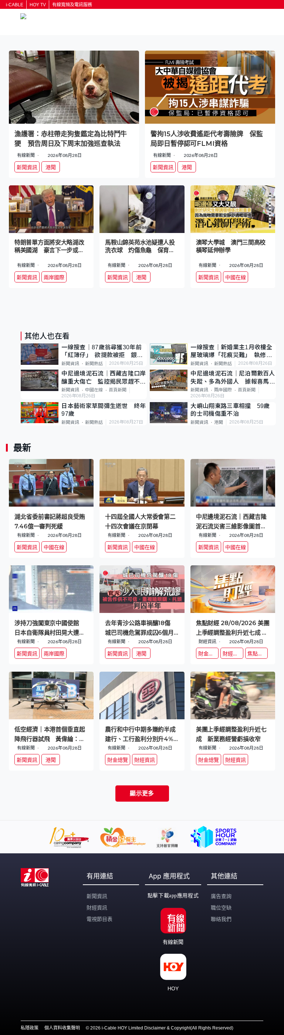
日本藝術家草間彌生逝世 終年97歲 (103, 410)
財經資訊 (97, 907)
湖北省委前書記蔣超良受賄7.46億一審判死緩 (49, 521)
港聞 (218, 422)
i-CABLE (14, 4)
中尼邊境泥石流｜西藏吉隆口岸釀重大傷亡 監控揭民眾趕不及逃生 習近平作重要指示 (103, 377)
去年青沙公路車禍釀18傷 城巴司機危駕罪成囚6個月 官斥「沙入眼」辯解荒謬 (142, 627)
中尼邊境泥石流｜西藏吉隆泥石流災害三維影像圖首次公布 (231, 521)
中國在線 (94, 390)
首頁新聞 (117, 390)
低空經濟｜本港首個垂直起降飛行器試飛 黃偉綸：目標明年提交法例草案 (49, 734)
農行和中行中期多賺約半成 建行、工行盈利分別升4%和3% (142, 734)
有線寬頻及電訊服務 (72, 4)
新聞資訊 (70, 363)
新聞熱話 (94, 363)
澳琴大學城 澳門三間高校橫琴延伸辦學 (231, 246)
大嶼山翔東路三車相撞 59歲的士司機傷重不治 (230, 410)
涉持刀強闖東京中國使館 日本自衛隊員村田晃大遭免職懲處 (49, 627)
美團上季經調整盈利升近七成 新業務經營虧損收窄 (231, 734)
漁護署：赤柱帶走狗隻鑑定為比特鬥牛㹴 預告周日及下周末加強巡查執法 (70, 139)
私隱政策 (29, 1028)
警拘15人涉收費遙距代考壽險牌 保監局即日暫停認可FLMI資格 (207, 139)
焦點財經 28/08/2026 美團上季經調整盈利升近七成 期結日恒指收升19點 (233, 627)
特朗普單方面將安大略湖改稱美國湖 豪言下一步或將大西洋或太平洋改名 (49, 246)
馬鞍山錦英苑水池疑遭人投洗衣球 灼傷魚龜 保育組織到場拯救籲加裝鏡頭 (140, 246)
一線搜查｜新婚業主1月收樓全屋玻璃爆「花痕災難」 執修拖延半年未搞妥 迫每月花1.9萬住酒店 (231, 351)
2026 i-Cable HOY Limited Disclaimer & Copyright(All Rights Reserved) (161, 1028)
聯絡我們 (221, 919)
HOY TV (38, 4)
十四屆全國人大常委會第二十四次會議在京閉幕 (140, 521)
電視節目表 (99, 919)
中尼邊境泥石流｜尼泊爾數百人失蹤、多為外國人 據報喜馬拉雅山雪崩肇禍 (232, 377)
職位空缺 (221, 907)
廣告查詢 (221, 896)
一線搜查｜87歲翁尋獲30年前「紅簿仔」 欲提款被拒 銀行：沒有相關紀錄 (101, 351)
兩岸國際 (223, 390)
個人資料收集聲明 (62, 1028)
